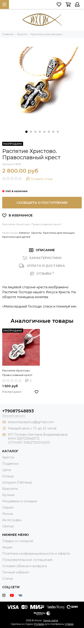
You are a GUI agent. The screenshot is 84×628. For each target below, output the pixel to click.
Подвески (10, 464)
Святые (8, 526)
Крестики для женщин (59, 232)
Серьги (7, 507)
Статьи (7, 579)
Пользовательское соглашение (27, 560)
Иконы (7, 514)
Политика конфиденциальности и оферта (36, 554)
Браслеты (10, 489)
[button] (26, 132)
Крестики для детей (16, 236)
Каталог (24, 232)
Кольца (8, 476)
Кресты (36, 232)
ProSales (39, 624)
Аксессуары (12, 520)
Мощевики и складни (19, 501)
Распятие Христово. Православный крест (17, 373)
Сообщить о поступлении (42, 203)
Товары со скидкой (17, 541)
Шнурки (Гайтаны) (17, 482)
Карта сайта (50, 620)
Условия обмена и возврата (24, 566)
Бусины (8, 495)
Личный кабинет (15, 572)
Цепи (6, 470)
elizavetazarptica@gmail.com (31, 422)
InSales (69, 624)
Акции (7, 547)
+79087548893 (18, 411)
